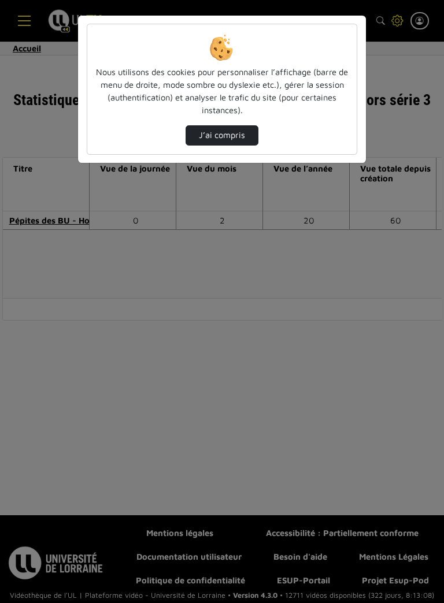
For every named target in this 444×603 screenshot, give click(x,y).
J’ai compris (222, 135)
